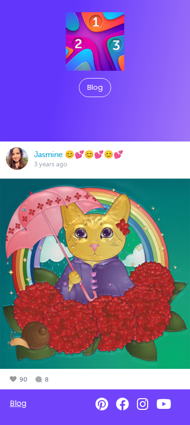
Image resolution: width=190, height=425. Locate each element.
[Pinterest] (101, 404)
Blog (95, 87)
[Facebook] (122, 404)
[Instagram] (143, 404)
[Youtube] (163, 404)
